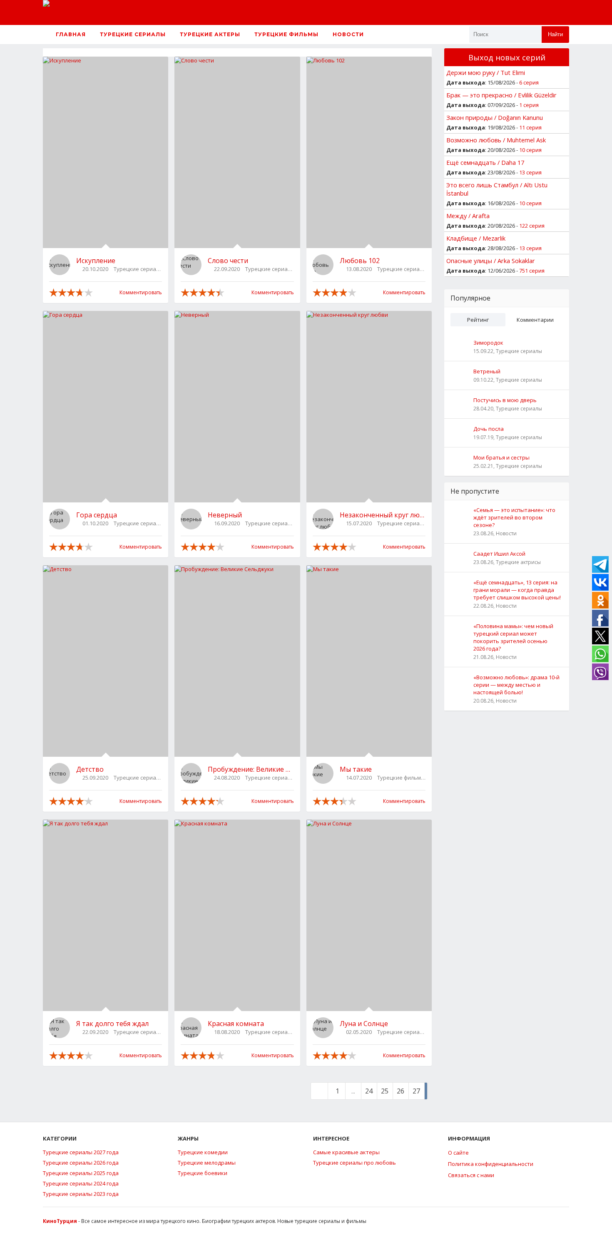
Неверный (225, 515)
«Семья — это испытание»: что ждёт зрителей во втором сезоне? (514, 517)
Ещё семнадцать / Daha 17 (485, 162)
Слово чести (228, 260)
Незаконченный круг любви (382, 515)
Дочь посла (488, 428)
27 (416, 1091)
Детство (90, 769)
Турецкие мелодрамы (207, 1162)
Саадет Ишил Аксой (499, 553)
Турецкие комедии (203, 1152)
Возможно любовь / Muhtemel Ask (496, 140)
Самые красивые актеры (346, 1152)
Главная (70, 34)
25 (384, 1091)
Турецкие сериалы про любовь (354, 1162)
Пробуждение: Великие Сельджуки (251, 769)
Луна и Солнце (364, 1023)
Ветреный (486, 371)
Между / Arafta (468, 215)
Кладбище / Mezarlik (475, 238)
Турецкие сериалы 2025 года (81, 1173)
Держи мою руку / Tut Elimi (485, 72)
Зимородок (488, 342)
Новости (348, 34)
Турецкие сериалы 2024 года (81, 1183)
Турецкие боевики (202, 1173)
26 (400, 1091)
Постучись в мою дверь (505, 400)
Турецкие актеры (210, 34)
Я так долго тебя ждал (112, 1023)
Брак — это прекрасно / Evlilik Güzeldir (501, 95)
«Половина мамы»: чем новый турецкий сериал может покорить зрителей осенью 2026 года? (513, 637)
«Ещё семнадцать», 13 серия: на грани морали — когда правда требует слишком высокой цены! (517, 590)
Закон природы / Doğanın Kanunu (494, 117)
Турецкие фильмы (286, 34)
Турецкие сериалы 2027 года (81, 1152)
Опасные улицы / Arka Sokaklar (490, 260)
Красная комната (236, 1023)
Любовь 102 (360, 260)
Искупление (95, 260)
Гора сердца (96, 515)
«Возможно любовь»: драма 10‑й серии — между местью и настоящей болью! (516, 684)
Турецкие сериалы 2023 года (81, 1194)
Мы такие (356, 769)
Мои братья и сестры (501, 457)
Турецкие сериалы (133, 34)
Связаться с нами (471, 1175)
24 (369, 1091)
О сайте (458, 1152)
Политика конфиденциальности (490, 1164)
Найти (555, 34)
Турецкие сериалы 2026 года (81, 1162)
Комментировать (140, 292)
